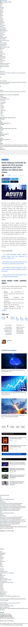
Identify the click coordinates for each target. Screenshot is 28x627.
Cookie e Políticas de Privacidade (6, 605)
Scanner (1, 11)
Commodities (3, 58)
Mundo (1, 10)
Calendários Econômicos (5, 63)
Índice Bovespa (12, 117)
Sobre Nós (2, 570)
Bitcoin (7, 134)
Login (12, 530)
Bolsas (1, 59)
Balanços (2, 21)
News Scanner (3, 29)
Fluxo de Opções (3, 44)
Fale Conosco (2, 100)
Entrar (1, 94)
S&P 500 (8, 123)
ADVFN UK (3, 103)
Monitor (1, 3)
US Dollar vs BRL (13, 128)
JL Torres (9, 175)
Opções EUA (2, 56)
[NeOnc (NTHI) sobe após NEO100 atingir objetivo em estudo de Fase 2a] (14, 383)
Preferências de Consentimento (6, 582)
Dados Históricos (3, 43)
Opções (1, 19)
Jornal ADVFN (3, 27)
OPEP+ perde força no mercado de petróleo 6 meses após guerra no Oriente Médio (17, 476)
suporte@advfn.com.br (5, 98)
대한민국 (2, 115)
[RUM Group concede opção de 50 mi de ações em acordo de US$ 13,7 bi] (14, 361)
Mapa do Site (2, 575)
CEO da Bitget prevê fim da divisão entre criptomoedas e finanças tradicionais (17, 483)
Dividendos (2, 22)
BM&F (1, 55)
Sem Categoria (5, 159)
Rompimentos (3, 45)
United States (3, 102)
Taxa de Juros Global (4, 64)
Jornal (1, 586)
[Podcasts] (2, 609)
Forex (1, 49)
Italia (1, 111)
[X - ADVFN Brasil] (9, 608)
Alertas (1, 36)
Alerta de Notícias (3, 30)
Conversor (2, 590)
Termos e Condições (4, 600)
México (2, 113)
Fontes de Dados (3, 581)
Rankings (2, 7)
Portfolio (2, 8)
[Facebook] (15, 608)
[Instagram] (2, 608)
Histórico (2, 23)
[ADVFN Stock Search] (0, 2)
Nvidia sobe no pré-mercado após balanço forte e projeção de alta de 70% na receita (17, 470)
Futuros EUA (2, 53)
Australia (2, 106)
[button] (6, 615)
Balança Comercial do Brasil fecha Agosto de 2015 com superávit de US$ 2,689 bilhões (20, 330)
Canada (2, 107)
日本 (1, 114)
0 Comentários (21, 175)
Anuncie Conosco (3, 578)
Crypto (1, 51)
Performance (3, 25)
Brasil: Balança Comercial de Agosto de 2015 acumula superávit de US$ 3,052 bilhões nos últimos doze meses (14, 269)
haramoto (11, 440)
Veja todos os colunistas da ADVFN (12, 454)
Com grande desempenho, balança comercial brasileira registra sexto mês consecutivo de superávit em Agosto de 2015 (14, 256)
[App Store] (2, 593)
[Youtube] (25, 608)
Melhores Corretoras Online (5, 579)
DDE (1, 41)
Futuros (1, 52)
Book (1, 4)
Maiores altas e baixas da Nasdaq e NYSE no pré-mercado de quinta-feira (18, 463)
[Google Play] (3, 594)
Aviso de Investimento (4, 607)
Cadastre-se (2, 149)
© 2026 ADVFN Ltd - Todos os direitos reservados (10, 603)
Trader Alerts (2, 38)
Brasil (2, 104)
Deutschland (3, 110)
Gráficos (1, 18)
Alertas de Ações (3, 37)
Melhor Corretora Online (5, 47)
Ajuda (1, 574)
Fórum (1, 6)
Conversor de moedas (4, 40)
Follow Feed (2, 34)
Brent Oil (8, 139)
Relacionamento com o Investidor (7, 572)
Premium (11, 94)
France (2, 108)
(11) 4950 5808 (3, 97)
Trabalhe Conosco (3, 571)
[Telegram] (20, 608)
